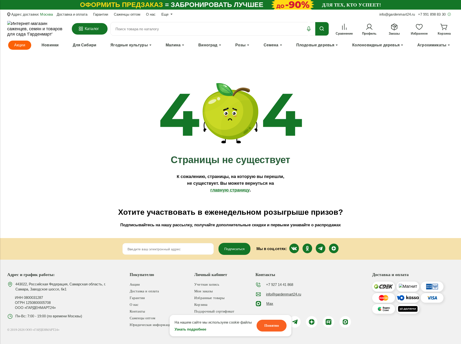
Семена (271, 45)
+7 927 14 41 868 (279, 285)
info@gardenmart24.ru (283, 294)
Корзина (200, 305)
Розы (240, 45)
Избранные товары (209, 298)
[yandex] (311, 322)
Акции (135, 284)
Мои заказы (203, 291)
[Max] (345, 322)
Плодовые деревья (315, 45)
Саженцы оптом (127, 14)
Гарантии (100, 14)
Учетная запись (206, 284)
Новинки (50, 45)
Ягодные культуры (129, 45)
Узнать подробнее (190, 329)
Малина (173, 45)
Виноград (207, 45)
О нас (151, 14)
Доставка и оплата (72, 14)
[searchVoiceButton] (308, 29)
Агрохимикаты (431, 45)
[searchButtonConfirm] (322, 29)
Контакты (137, 311)
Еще (165, 14)
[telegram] (295, 322)
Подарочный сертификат (214, 311)
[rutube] (328, 322)
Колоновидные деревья (376, 45)
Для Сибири (84, 45)
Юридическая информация (151, 325)
